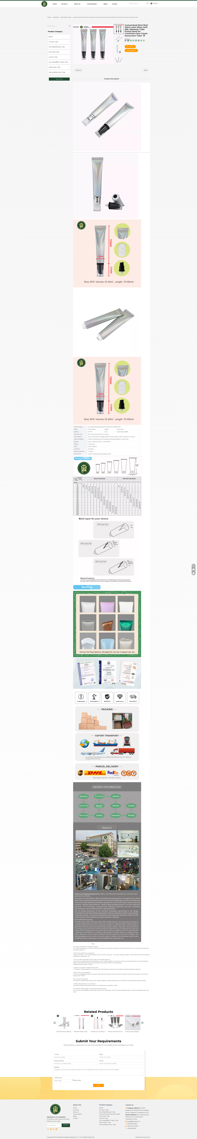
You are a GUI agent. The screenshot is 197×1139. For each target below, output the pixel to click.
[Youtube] (54, 1129)
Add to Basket (131, 50)
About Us (76, 1112)
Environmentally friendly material (109, 1114)
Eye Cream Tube (54, 52)
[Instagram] (56, 1129)
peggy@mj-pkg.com (133, 1121)
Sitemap (138, 1137)
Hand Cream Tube (54, 67)
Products (76, 1110)
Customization (77, 1114)
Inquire (131, 46)
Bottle (51, 36)
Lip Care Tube (53, 57)
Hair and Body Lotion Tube (57, 72)
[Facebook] (48, 1129)
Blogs (75, 1116)
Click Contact (59, 79)
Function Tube (53, 42)
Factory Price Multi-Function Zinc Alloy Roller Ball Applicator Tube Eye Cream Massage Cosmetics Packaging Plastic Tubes (115, 1031)
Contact (75, 1118)
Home (75, 1108)
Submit (99, 1085)
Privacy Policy (146, 1137)
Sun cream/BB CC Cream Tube (58, 62)
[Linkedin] (51, 1129)
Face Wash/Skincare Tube (57, 47)
